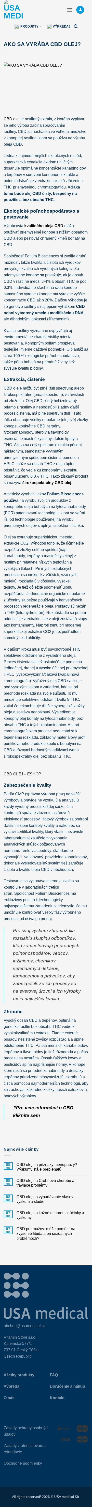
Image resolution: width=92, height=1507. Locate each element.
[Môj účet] (80, 10)
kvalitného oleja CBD (43, 226)
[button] (70, 10)
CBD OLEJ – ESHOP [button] (22, 774)
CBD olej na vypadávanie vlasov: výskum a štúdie (45, 1199)
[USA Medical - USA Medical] (28, 10)
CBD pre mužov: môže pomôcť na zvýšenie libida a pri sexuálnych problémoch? (45, 1233)
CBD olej (12, 119)
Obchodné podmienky (23, 1463)
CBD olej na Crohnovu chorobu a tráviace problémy (45, 1182)
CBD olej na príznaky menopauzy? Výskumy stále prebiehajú (46, 1166)
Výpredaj (61, 26)
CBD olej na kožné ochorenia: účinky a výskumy (50, 1215)
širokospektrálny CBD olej (46, 483)
